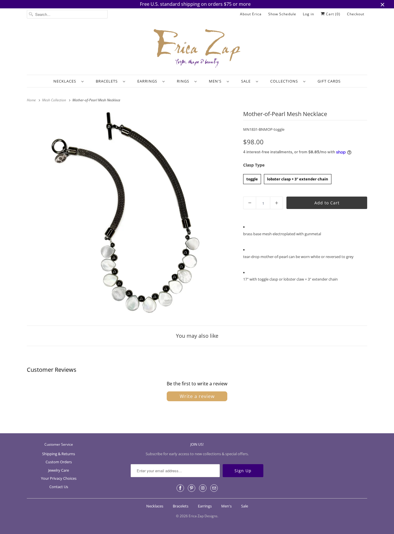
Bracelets (108, 81)
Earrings (148, 81)
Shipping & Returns (58, 453)
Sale (247, 81)
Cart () (332, 14)
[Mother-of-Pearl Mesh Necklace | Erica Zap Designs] (132, 214)
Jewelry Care (58, 470)
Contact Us (58, 486)
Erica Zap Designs (203, 516)
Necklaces (65, 81)
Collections (285, 81)
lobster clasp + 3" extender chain (297, 178)
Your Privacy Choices (58, 478)
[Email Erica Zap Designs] (214, 488)
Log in (308, 14)
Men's (216, 81)
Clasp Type (253, 165)
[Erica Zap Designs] (197, 49)
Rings (184, 81)
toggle (252, 178)
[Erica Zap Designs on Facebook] (180, 488)
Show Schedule (282, 14)
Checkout (355, 14)
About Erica (251, 14)
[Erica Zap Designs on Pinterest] (191, 488)
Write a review (197, 396)
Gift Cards (329, 81)
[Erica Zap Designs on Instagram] (203, 488)
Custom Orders (59, 461)
